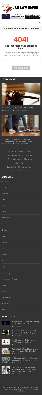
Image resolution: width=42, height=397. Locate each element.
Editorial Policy (19, 163)
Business (5, 193)
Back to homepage (21, 68)
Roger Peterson (20, 110)
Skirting (4, 291)
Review (4, 285)
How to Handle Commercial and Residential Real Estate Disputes (24, 332)
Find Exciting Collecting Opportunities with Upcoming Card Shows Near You (26, 359)
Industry (4, 254)
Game (4, 236)
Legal (3, 267)
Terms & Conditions (15, 159)
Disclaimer (28, 159)
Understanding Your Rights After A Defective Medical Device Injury (25, 350)
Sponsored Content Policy (21, 171)
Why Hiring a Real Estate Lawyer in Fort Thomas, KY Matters (25, 341)
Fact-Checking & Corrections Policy (19, 167)
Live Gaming (6, 273)
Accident (4, 181)
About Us (28, 151)
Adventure (5, 187)
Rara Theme (25, 389)
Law (3, 261)
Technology (5, 303)
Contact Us (12, 151)
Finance (4, 230)
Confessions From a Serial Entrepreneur (17, 108)
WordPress (21, 391)
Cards (4, 199)
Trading (4, 310)
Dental (4, 212)
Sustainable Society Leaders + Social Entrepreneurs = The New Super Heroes (17, 140)
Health (4, 248)
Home (20, 151)
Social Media (6, 297)
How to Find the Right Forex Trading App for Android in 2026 (25, 323)
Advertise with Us (25, 155)
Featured (4, 224)
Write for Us (12, 155)
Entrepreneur (6, 218)
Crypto (4, 205)
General (4, 242)
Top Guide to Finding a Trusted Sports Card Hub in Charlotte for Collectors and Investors (24, 369)
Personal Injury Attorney (10, 279)
